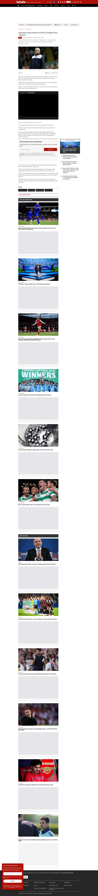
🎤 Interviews (74, 24)
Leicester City (48, 190)
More (73, 5)
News (46, 5)
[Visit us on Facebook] (54, 2)
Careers (35, 885)
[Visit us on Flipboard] (62, 2)
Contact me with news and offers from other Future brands (13, 877)
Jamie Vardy (31, 190)
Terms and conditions (23, 882)
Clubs (68, 5)
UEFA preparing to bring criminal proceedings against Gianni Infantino (70, 157)
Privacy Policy (17, 886)
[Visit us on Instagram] (60, 2)
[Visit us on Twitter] (56, 2)
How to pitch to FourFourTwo (40, 888)
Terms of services (35, 153)
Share (21, 72)
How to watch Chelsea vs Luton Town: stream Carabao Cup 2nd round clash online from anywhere (71, 170)
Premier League (28, 29)
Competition (21, 29)
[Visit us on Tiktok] (65, 2)
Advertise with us (68, 885)
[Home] (18, 5)
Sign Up (12, 881)
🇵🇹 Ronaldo (57, 24)
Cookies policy (67, 882)
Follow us (48, 72)
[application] (38, 105)
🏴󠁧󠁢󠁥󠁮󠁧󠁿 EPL (65, 24)
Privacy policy (52, 882)
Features (57, 5)
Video (51, 5)
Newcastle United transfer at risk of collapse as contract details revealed (70, 163)
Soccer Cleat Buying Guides (28, 5)
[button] (80, 2)
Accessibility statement (24, 885)
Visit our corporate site (67, 872)
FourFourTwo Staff (28, 37)
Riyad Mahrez (39, 190)
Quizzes (63, 5)
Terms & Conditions (11, 887)
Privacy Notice (22, 154)
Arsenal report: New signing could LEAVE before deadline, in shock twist (70, 178)
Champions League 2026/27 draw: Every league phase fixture (70, 150)
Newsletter (40, 5)
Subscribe (68, 2)
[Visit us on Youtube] (58, 2)
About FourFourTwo (53, 885)
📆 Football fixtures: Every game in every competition (39, 24)
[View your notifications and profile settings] (78, 2)
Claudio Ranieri (23, 190)
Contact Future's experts (39, 882)
